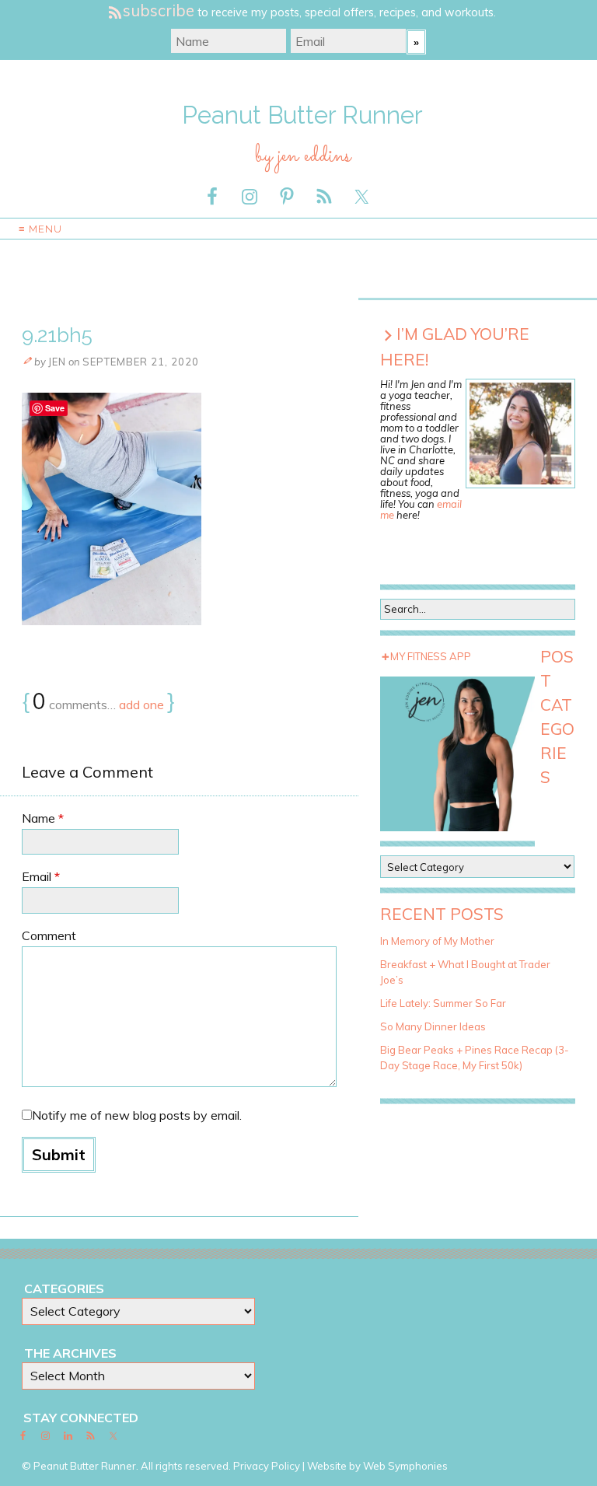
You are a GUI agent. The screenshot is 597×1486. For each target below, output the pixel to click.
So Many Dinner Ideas (433, 1026)
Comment (49, 935)
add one (141, 704)
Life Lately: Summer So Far (443, 1003)
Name (43, 818)
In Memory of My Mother (437, 941)
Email (41, 876)
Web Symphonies (405, 1466)
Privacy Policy (266, 1466)
